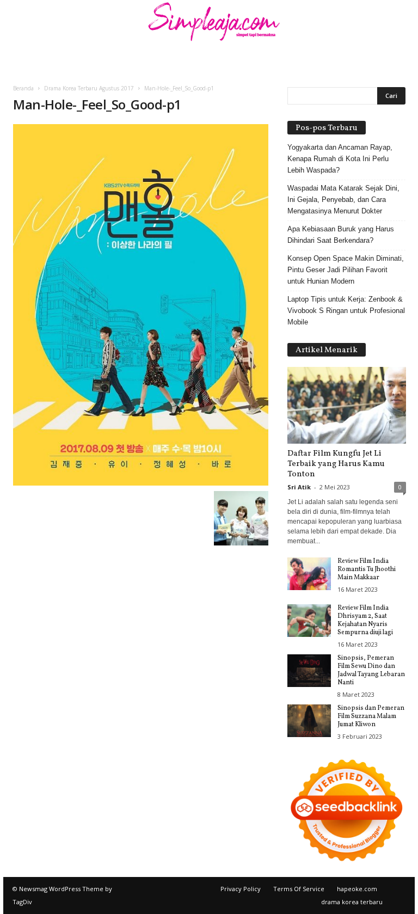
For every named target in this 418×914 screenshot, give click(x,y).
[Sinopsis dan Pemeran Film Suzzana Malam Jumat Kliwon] (309, 720)
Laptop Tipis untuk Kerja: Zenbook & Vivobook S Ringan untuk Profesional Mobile (346, 310)
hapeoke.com (357, 889)
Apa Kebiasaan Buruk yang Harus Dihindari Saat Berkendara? (340, 234)
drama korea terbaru (352, 902)
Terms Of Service (298, 889)
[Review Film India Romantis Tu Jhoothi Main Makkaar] (309, 573)
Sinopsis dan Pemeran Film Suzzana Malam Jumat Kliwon (370, 716)
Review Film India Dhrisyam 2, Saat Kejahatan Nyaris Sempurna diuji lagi (365, 620)
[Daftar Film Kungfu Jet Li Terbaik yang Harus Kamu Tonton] (346, 405)
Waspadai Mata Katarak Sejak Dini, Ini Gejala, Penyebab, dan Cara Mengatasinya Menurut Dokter (343, 199)
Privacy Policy (240, 889)
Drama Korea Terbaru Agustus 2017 (89, 88)
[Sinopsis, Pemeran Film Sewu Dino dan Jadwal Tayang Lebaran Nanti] (309, 670)
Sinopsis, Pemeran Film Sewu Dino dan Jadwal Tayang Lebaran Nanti (371, 670)
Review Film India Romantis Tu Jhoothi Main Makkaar (366, 569)
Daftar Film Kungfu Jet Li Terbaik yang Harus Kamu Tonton (336, 464)
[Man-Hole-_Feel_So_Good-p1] (140, 305)
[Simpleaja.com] (209, 24)
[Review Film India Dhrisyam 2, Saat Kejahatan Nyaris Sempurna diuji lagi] (309, 620)
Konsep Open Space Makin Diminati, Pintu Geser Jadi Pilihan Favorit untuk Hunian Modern (345, 269)
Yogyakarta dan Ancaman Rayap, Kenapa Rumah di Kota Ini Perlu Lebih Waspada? (339, 158)
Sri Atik (299, 487)
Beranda (23, 88)
